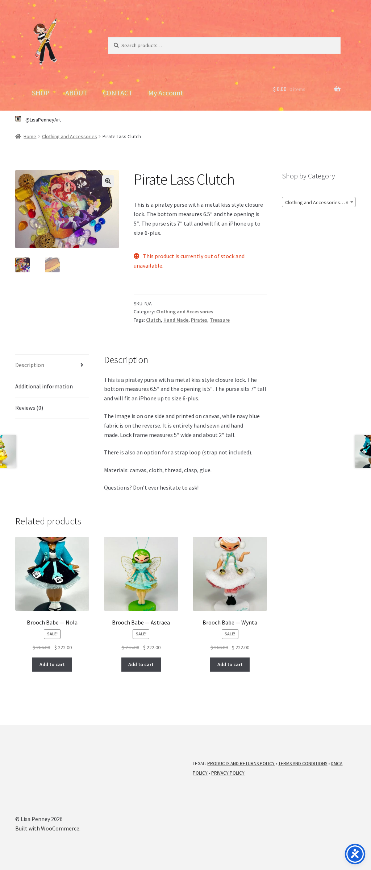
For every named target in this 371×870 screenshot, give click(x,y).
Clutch (153, 320)
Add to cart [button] (52, 664)
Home (30, 136)
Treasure (220, 320)
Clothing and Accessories (69, 136)
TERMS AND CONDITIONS (302, 763)
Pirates (199, 320)
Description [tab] (29, 364)
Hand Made (175, 320)
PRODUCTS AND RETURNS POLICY (241, 763)
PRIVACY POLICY (228, 773)
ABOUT (76, 92)
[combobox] (319, 202)
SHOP (41, 92)
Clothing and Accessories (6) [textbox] (316, 202)
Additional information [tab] (44, 386)
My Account (165, 92)
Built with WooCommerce (47, 828)
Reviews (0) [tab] (29, 407)
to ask (189, 487)
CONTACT (118, 92)
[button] (108, 181)
